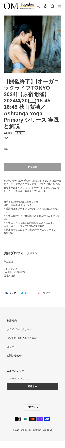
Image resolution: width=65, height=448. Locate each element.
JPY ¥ (31, 407)
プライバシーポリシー (19, 329)
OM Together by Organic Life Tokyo (36, 430)
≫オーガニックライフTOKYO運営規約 (24, 226)
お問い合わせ (14, 355)
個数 (6, 149)
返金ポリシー (14, 346)
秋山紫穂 (8, 261)
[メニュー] (59, 6)
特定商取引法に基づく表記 (22, 338)
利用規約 (12, 320)
